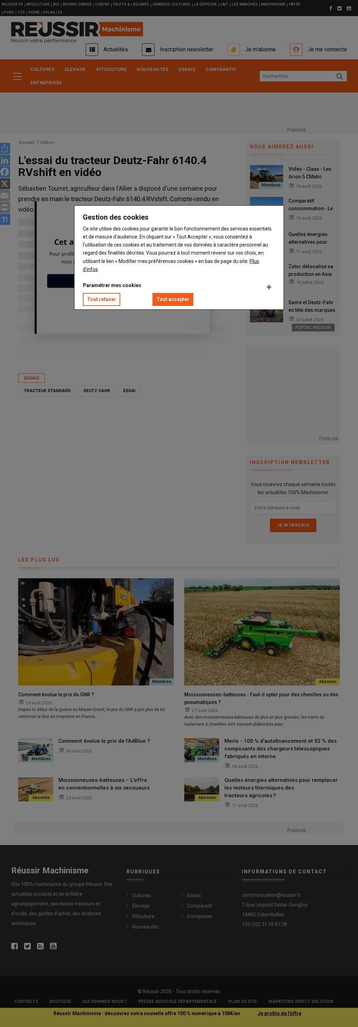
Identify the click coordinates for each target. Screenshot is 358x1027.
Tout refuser (101, 299)
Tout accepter (173, 299)
